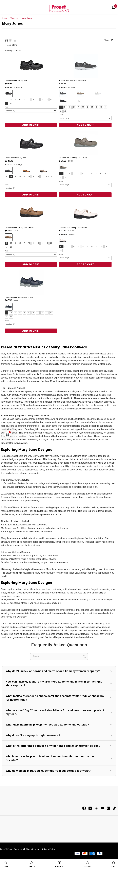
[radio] (9, 93)
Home (4, 18)
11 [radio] (6, 103)
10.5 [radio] (47, 176)
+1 (82, 102)
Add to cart (31, 125)
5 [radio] (6, 99)
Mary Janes (27, 18)
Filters (106, 40)
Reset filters (11, 45)
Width (7, 107)
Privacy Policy (48, 849)
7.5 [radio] (29, 99)
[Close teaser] (13, 429)
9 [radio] (42, 99)
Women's (14, 18)
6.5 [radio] (20, 99)
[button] (6, 40)
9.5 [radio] (47, 99)
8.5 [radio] (38, 99)
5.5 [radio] (11, 99)
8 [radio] (33, 99)
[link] (31, 864)
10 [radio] (51, 99)
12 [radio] (11, 103)
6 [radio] (15, 99)
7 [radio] (24, 99)
